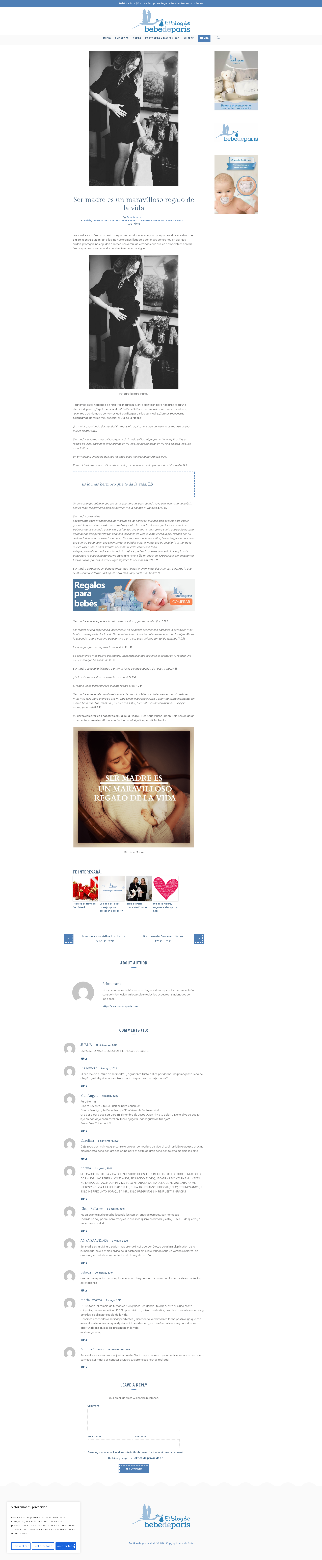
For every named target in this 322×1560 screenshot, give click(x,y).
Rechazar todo (43, 1546)
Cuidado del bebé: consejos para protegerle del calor (111, 907)
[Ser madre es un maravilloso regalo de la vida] (133, 118)
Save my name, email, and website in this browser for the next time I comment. (135, 1452)
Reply (83, 1058)
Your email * (142, 1436)
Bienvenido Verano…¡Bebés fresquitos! (163, 938)
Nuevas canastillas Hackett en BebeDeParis (104, 938)
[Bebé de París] (161, 1516)
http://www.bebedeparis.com (120, 1006)
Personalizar (21, 1546)
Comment (93, 1405)
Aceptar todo (65, 1546)
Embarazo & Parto (139, 220)
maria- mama (91, 1300)
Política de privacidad (147, 1458)
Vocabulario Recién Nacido (167, 220)
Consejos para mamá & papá (110, 220)
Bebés (87, 220)
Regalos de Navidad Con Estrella (84, 905)
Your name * (95, 1436)
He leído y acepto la (135, 1458)
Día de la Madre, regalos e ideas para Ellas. (165, 907)
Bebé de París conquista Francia (136, 905)
